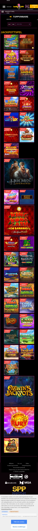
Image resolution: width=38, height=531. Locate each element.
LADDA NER (9, 19)
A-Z (9, 24)
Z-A (13, 24)
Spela (11, 42)
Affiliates (11, 463)
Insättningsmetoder (12, 465)
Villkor (27, 463)
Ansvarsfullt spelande (19, 467)
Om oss (19, 463)
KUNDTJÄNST (9, 6)
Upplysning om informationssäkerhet (19, 469)
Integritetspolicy (26, 465)
